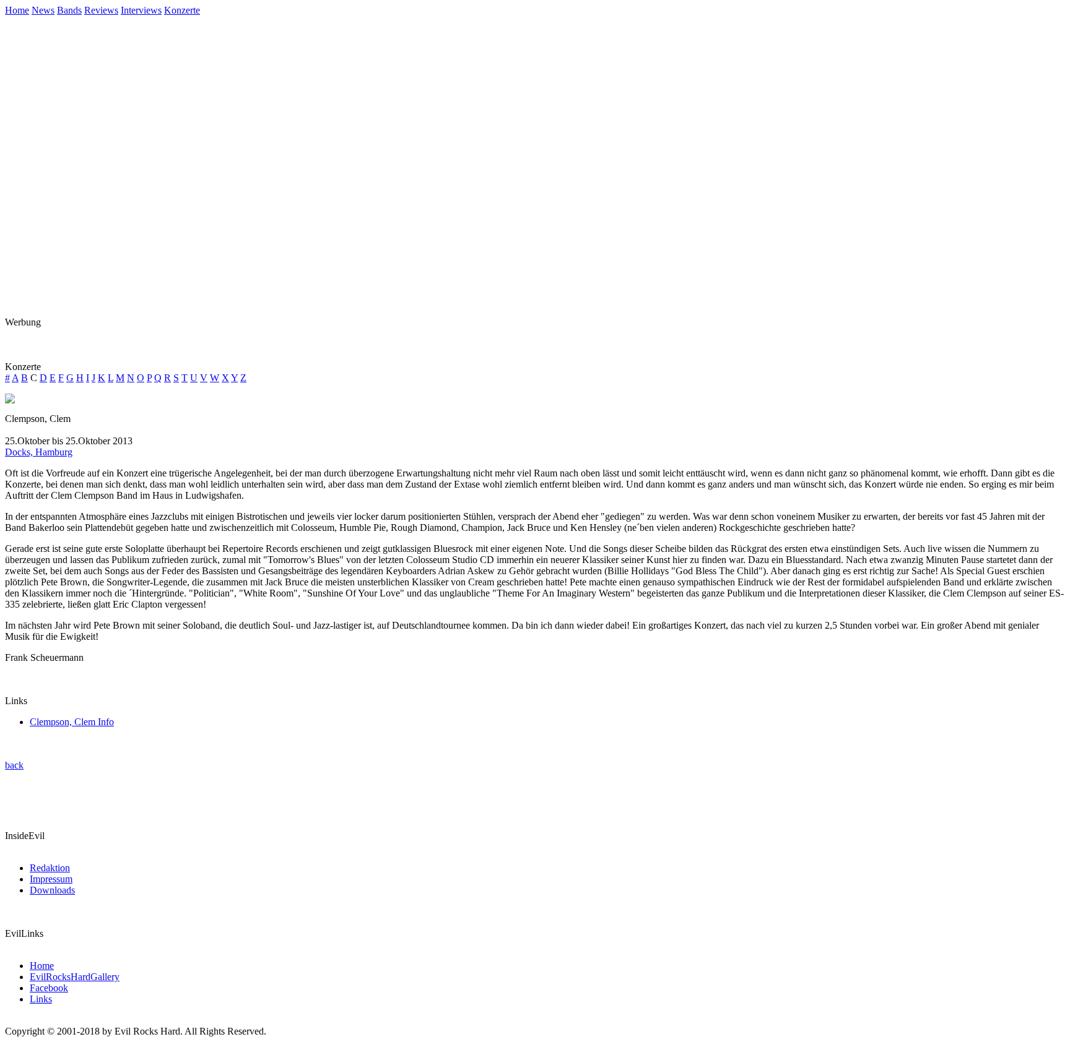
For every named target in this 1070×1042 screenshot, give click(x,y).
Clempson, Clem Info (72, 722)
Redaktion (50, 868)
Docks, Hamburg (38, 452)
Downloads (52, 890)
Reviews (101, 10)
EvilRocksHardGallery (75, 976)
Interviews (141, 10)
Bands (69, 10)
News (43, 10)
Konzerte (182, 10)
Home (17, 10)
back (14, 765)
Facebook (49, 988)
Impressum (51, 879)
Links (41, 999)
